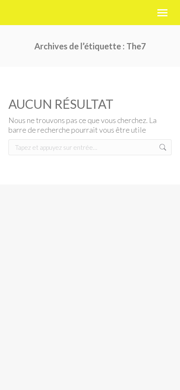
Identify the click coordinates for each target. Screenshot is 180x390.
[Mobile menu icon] (162, 13)
